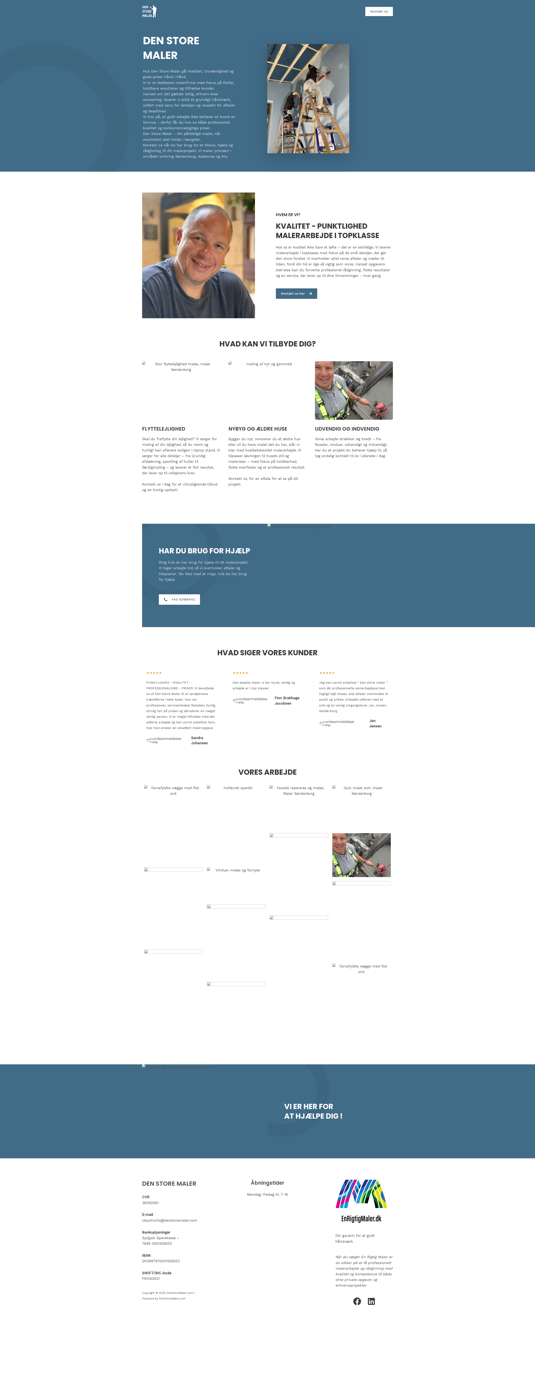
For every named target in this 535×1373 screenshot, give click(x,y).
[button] (379, 11)
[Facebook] (357, 1301)
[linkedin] (371, 1301)
